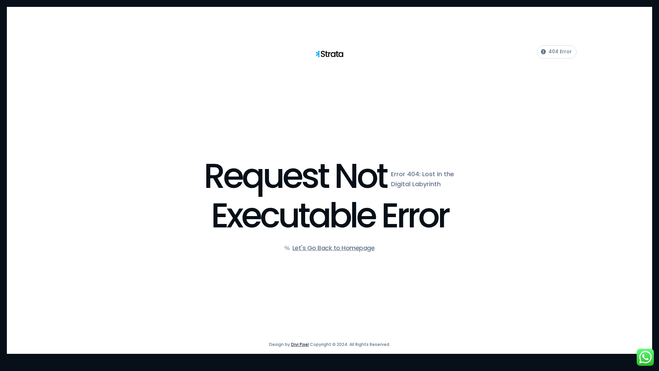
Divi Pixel (300, 344)
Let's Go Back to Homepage (333, 248)
